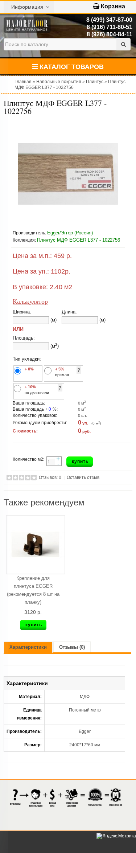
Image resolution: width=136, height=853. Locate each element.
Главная (23, 81)
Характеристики (28, 647)
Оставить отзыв (83, 477)
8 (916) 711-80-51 (109, 27)
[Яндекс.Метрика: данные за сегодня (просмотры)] (116, 836)
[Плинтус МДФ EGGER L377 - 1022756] (68, 174)
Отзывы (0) (72, 647)
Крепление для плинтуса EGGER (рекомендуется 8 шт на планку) (33, 590)
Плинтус (94, 81)
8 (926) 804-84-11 (109, 34)
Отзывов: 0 (50, 477)
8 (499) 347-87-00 (109, 20)
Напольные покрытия (58, 81)
